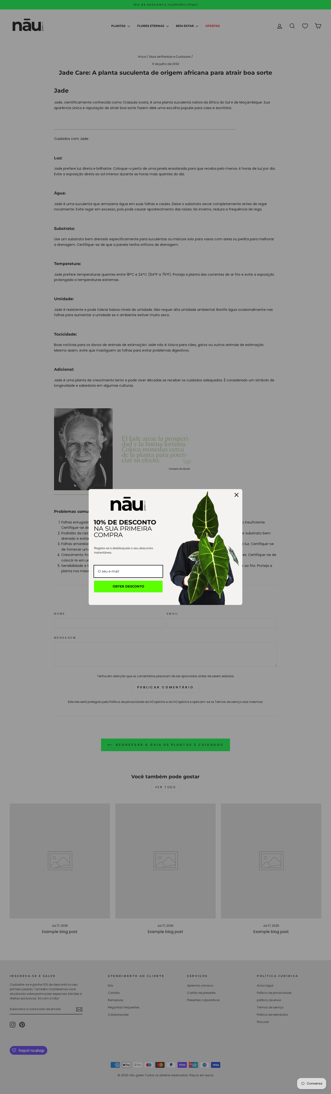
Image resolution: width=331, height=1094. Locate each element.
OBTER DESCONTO (128, 586)
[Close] (236, 495)
